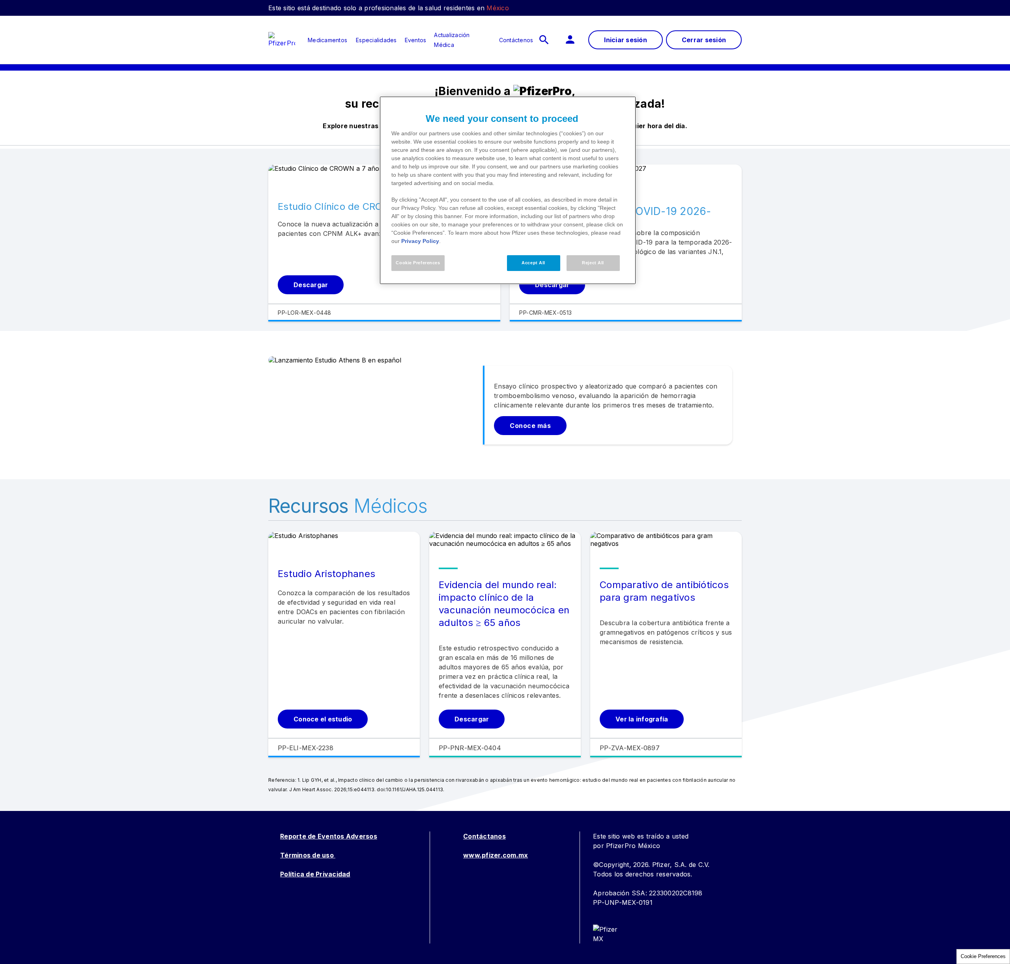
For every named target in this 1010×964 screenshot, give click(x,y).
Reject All (593, 262)
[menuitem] (323, 40)
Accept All (533, 262)
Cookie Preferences (983, 956)
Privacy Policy (420, 241)
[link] (327, 40)
